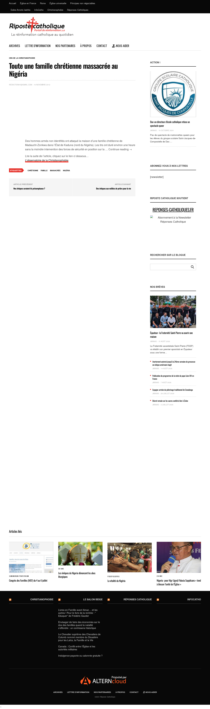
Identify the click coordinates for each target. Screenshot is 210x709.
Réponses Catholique (138, 599)
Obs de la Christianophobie (22, 58)
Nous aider (122, 46)
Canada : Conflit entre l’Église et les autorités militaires (76, 648)
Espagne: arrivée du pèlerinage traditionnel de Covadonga (172, 389)
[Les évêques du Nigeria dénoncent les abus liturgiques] (80, 553)
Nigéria (66, 170)
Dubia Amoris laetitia (20, 9)
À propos (86, 46)
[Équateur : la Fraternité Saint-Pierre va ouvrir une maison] (173, 312)
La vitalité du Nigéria (116, 581)
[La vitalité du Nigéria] (129, 557)
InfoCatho (38, 9)
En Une (61, 569)
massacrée (55, 170)
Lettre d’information (38, 46)
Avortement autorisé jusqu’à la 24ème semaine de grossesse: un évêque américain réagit (173, 363)
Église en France (28, 3)
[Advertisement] (80, 113)
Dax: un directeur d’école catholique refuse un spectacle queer (170, 123)
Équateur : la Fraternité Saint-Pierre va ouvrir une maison (171, 334)
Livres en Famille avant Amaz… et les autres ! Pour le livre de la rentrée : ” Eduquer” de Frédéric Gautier (77, 612)
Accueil (12, 3)
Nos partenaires (65, 46)
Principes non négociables (82, 3)
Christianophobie (55, 9)
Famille (44, 170)
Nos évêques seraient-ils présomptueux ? (29, 188)
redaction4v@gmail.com (20, 85)
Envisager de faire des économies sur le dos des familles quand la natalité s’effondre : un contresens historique (79, 625)
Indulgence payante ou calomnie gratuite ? (80, 655)
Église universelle (58, 3)
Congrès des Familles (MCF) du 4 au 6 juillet (28, 580)
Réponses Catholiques (77, 9)
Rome (43, 3)
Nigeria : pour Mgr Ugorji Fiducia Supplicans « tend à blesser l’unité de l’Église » (179, 582)
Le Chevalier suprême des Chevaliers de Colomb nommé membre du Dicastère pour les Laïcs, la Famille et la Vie (79, 637)
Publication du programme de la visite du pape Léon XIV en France (173, 377)
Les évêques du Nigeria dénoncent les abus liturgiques (76, 575)
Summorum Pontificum (19, 576)
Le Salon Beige (93, 599)
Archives (14, 46)
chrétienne (33, 170)
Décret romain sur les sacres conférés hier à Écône (170, 400)
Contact (101, 46)
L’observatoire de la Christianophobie (46, 160)
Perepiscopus (113, 576)
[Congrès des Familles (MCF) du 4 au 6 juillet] (31, 557)
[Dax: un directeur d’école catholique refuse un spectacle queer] (173, 94)
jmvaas (153, 130)
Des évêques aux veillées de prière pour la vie (113, 188)
